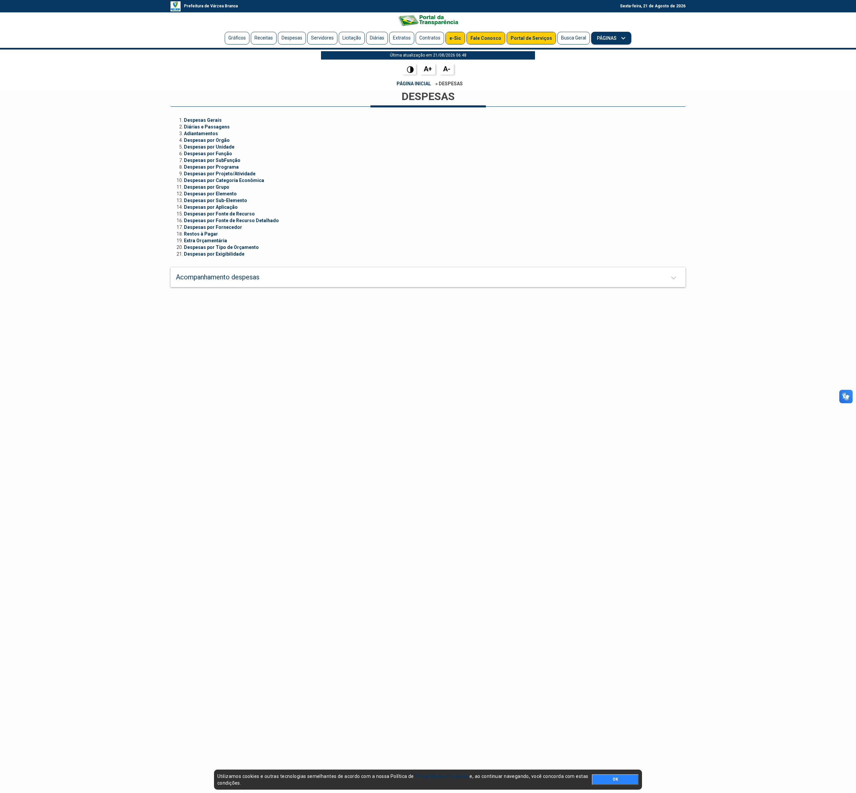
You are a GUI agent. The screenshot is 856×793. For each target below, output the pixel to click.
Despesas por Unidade (209, 147)
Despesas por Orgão (207, 140)
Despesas (292, 37)
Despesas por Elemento (210, 193)
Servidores (322, 37)
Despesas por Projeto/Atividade (219, 173)
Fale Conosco (485, 38)
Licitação (351, 37)
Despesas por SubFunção (212, 160)
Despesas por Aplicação (211, 207)
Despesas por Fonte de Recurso (219, 213)
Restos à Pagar (201, 234)
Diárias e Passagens (207, 126)
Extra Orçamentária (205, 240)
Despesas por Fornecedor (213, 227)
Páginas (607, 38)
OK (615, 779)
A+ (428, 69)
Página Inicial (414, 83)
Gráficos (237, 37)
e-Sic (455, 38)
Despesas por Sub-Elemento (215, 200)
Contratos (429, 37)
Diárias (377, 37)
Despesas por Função (208, 153)
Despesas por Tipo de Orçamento (221, 247)
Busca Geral (573, 37)
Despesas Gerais (203, 120)
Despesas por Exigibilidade (214, 254)
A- (446, 69)
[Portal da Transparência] (428, 20)
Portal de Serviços (531, 38)
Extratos (402, 37)
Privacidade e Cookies (441, 776)
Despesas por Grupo (206, 187)
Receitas (263, 37)
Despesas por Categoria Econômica (224, 180)
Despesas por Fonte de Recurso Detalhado (231, 220)
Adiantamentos (201, 133)
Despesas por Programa (211, 167)
